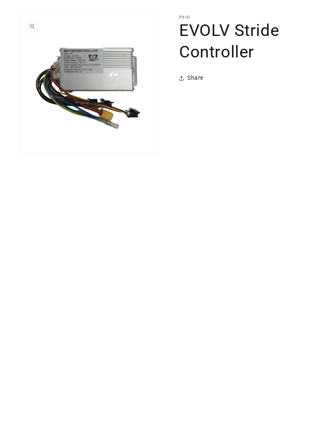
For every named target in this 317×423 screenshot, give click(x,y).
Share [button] (195, 77)
